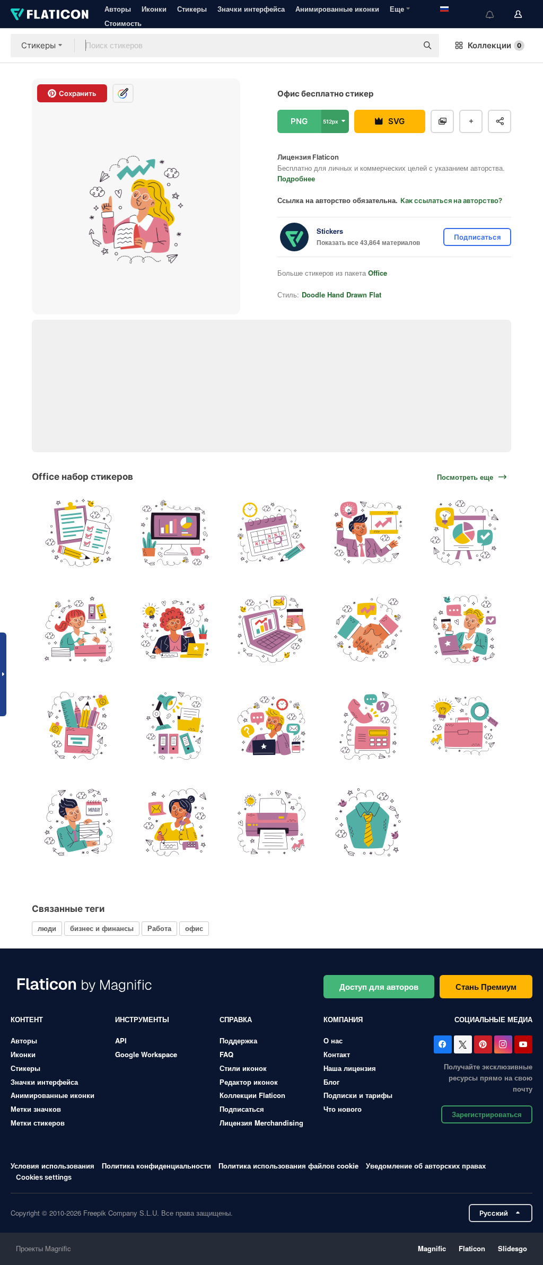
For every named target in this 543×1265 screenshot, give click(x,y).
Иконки (154, 9)
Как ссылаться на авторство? (451, 200)
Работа (159, 928)
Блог (331, 1082)
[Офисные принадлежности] (78, 726)
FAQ (226, 1054)
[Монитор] (175, 533)
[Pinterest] (483, 1044)
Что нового (342, 1109)
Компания (343, 1019)
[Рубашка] (367, 822)
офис (194, 928)
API (121, 1040)
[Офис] (367, 533)
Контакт (336, 1054)
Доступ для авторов (378, 986)
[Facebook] (443, 1044)
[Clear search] (404, 45)
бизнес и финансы (102, 928)
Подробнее (296, 178)
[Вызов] (367, 726)
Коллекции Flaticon (252, 1095)
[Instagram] (503, 1044)
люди (47, 928)
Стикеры (192, 9)
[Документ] (78, 533)
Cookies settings (44, 1177)
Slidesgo (512, 1248)
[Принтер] (271, 822)
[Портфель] (464, 726)
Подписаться (242, 1109)
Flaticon (472, 1248)
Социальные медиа (493, 1019)
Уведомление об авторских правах (426, 1166)
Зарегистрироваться (487, 1114)
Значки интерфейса (251, 9)
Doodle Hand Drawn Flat (341, 294)
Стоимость (123, 23)
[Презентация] (464, 533)
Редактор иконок (249, 1082)
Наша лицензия (349, 1068)
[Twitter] (463, 1044)
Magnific (432, 1248)
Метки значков (36, 1109)
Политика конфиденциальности (156, 1166)
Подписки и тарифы (357, 1095)
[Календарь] (271, 533)
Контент (27, 1019)
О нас (333, 1040)
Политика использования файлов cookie (288, 1166)
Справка (236, 1019)
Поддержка (238, 1040)
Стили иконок (243, 1068)
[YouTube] (523, 1044)
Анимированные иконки (337, 9)
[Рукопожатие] (367, 629)
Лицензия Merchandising (261, 1123)
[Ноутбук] (271, 629)
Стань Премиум (486, 986)
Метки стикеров (38, 1123)
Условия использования (52, 1166)
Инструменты (142, 1019)
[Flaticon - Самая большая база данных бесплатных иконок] (50, 14)
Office (377, 273)
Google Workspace (146, 1054)
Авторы (117, 9)
